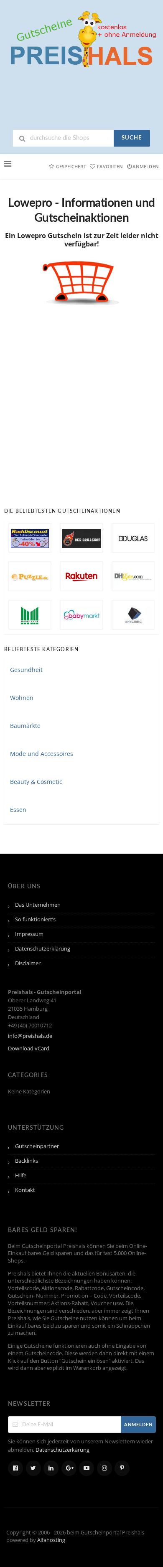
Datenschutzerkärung (62, 1449)
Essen (18, 810)
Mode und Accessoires (41, 754)
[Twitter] (33, 1468)
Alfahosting (51, 1540)
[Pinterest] (122, 1468)
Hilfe (20, 1175)
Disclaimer (28, 963)
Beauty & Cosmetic (36, 782)
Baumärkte (25, 726)
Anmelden (145, 166)
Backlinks (26, 1160)
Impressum (29, 934)
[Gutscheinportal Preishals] (81, 38)
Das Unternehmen (38, 904)
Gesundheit (26, 670)
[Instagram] (104, 1468)
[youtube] (86, 1468)
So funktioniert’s (35, 919)
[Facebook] (15, 1468)
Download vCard (28, 1048)
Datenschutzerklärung (42, 948)
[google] (68, 1468)
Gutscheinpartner (37, 1146)
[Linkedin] (51, 1468)
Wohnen (21, 698)
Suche (132, 138)
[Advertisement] (81, 400)
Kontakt (25, 1190)
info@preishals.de (30, 1036)
